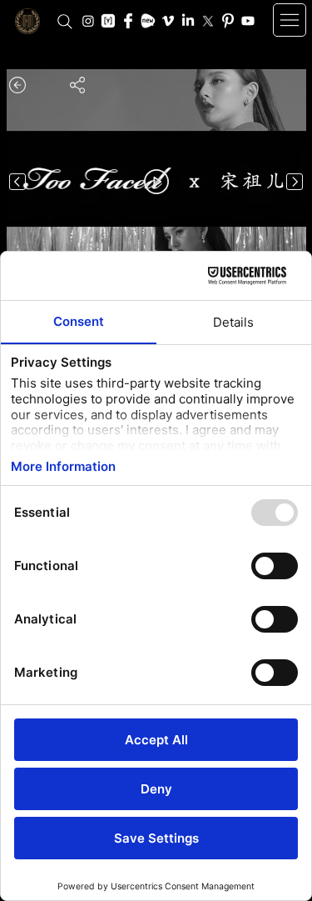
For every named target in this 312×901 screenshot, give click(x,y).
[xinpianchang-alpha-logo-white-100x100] (148, 20)
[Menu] (289, 20)
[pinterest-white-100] (227, 20)
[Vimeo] (168, 20)
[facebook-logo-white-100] (128, 20)
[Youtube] (247, 20)
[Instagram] (88, 20)
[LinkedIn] (188, 20)
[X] (208, 20)
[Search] (64, 21)
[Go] (17, 181)
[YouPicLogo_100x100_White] (108, 20)
